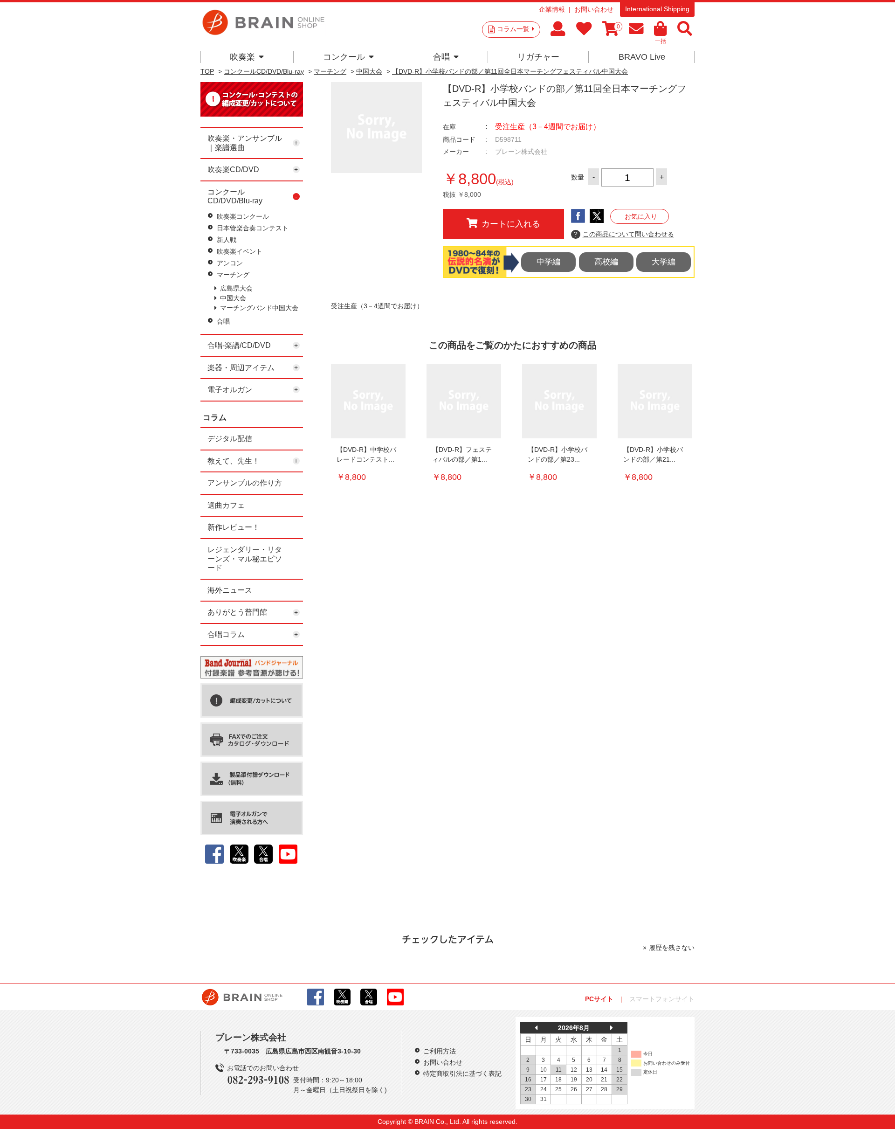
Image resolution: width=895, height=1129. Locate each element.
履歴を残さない (672, 947)
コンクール (344, 57)
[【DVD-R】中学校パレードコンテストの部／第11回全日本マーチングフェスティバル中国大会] (368, 401)
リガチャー (538, 57)
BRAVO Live (642, 57)
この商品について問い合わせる (624, 234)
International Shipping (657, 9)
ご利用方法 (439, 1051)
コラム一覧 (513, 29)
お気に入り (641, 216)
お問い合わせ (593, 9)
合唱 (441, 57)
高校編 (606, 261)
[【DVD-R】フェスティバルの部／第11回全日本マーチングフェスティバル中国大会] (464, 401)
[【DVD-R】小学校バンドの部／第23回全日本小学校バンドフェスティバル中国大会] (559, 401)
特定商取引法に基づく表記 (462, 1073)
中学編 (548, 261)
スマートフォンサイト (662, 999)
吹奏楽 (242, 57)
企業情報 (552, 9)
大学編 (663, 261)
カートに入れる (511, 224)
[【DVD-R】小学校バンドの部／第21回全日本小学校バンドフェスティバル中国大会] (655, 401)
